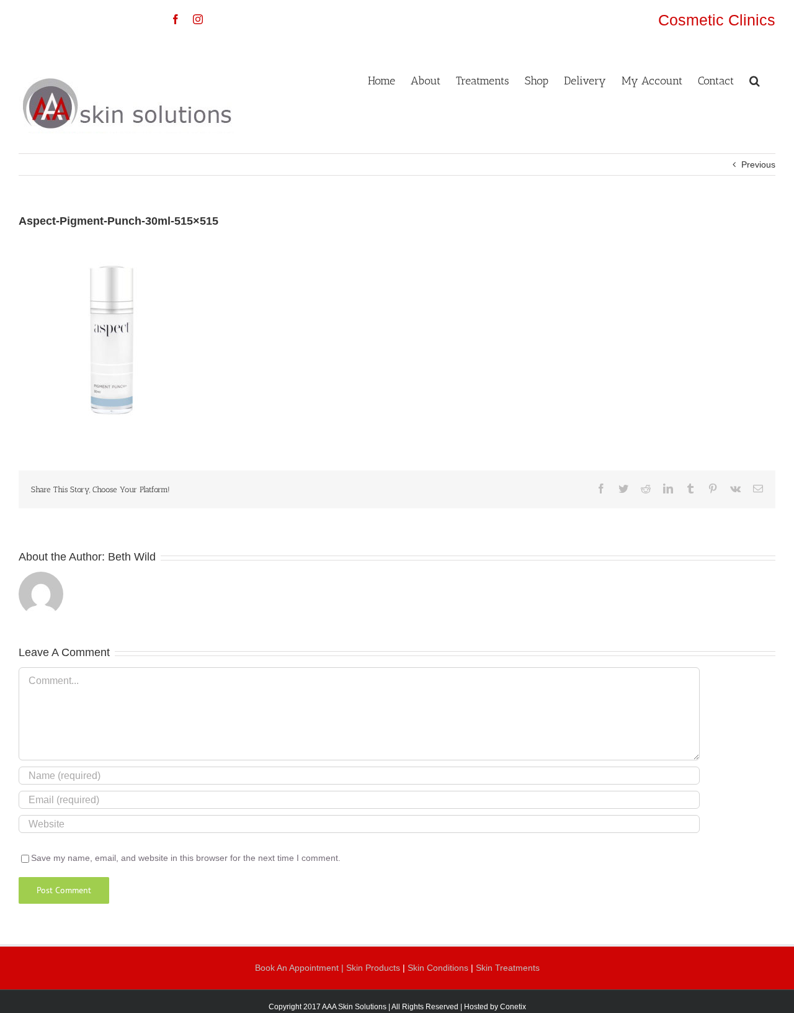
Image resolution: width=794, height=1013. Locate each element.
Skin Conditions (439, 968)
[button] (754, 79)
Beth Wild (132, 557)
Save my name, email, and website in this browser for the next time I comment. (186, 858)
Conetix (513, 1006)
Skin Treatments (508, 968)
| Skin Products (370, 968)
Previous (758, 164)
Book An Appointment (298, 968)
